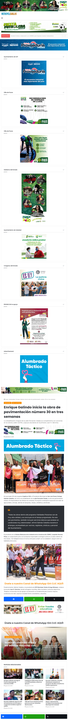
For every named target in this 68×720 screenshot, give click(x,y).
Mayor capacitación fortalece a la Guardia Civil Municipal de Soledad (54, 703)
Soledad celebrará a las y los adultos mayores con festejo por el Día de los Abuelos (32, 36)
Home (6, 399)
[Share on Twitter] (54, 599)
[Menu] (2, 18)
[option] (34, 643)
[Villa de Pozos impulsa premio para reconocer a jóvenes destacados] (34, 695)
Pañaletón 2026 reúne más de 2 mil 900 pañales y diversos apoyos (34, 682)
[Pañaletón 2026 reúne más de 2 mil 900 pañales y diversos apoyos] (34, 674)
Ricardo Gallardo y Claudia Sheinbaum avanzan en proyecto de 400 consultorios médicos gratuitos (55, 683)
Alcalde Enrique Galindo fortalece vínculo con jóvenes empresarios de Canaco (20, 644)
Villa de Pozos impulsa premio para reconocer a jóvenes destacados (34, 703)
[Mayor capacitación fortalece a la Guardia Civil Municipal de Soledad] (55, 695)
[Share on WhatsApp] (34, 599)
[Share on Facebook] (13, 599)
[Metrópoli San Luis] (9, 13)
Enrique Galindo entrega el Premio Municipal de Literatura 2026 (12, 682)
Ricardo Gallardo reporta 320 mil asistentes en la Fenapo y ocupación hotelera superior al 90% (13, 704)
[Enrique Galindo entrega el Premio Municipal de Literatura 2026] (13, 674)
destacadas (12, 399)
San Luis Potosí (17, 403)
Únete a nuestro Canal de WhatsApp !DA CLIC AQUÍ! (34, 583)
